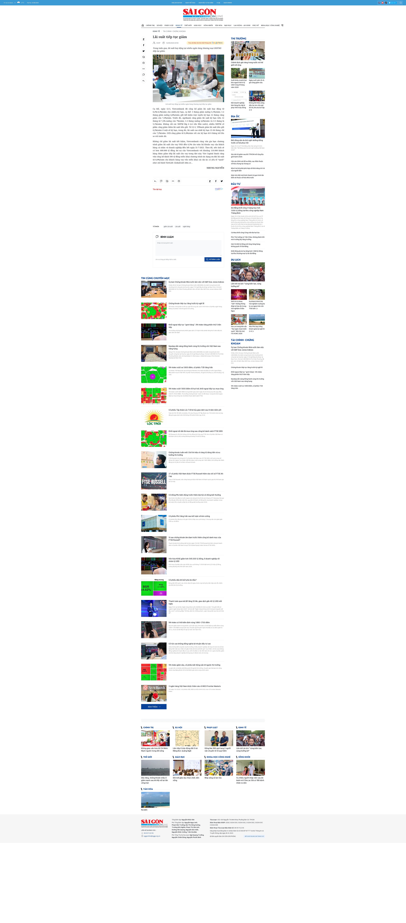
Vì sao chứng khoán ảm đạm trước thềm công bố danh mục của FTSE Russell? (195, 538)
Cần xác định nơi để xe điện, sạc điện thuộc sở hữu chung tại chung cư (247, 162)
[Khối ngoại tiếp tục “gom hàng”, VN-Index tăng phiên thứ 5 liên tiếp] (154, 331)
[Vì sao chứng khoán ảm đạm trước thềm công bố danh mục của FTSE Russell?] (154, 544)
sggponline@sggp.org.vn (152, 836)
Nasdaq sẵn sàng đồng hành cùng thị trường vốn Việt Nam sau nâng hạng (195, 347)
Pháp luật (169, 25)
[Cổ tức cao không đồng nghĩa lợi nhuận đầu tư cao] (154, 650)
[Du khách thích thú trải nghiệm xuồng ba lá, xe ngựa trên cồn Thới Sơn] (257, 294)
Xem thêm (282, 25)
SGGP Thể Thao (190, 2)
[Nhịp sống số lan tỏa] (219, 768)
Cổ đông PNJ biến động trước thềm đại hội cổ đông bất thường (195, 495)
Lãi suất (177, 226)
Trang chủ (142, 25)
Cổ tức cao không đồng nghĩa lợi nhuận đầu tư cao (190, 644)
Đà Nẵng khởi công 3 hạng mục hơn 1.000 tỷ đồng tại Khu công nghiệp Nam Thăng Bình (247, 210)
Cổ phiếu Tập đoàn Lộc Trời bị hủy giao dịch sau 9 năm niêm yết (195, 410)
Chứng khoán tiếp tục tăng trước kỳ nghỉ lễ (186, 303)
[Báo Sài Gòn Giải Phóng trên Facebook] (379, 3)
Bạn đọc (228, 25)
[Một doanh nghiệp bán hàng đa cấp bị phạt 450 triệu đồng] (239, 96)
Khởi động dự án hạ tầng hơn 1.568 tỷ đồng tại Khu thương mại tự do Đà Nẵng (247, 252)
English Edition (177, 2)
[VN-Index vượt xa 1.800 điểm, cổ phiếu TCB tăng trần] (154, 374)
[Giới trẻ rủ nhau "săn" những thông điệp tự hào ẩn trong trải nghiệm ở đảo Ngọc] (239, 294)
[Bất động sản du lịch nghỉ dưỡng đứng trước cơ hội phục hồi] (248, 128)
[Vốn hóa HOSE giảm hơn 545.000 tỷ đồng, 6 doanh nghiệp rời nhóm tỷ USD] (154, 565)
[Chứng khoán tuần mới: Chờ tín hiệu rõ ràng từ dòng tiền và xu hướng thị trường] (154, 459)
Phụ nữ (255, 25)
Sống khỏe (208, 25)
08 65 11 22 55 (149, 833)
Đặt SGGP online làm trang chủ (254, 836)
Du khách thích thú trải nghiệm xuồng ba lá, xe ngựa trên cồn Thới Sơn (257, 304)
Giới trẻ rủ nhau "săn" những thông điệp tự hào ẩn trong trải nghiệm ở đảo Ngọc (238, 306)
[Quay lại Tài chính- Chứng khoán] (143, 80)
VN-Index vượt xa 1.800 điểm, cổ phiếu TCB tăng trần (191, 367)
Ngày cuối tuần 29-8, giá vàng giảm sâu (256, 81)
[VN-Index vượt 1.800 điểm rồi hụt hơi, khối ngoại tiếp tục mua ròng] (154, 395)
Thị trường (238, 38)
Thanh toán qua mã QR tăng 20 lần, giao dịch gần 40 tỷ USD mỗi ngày (195, 602)
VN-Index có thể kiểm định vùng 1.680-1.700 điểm (189, 622)
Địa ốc (235, 116)
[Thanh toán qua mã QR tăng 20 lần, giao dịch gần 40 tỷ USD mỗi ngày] (154, 608)
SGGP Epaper (228, 2)
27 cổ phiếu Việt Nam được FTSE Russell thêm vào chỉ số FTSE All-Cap (196, 475)
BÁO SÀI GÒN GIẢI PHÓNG (203, 14)
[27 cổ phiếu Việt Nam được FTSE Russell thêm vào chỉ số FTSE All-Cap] (154, 480)
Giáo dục (198, 25)
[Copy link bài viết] (143, 68)
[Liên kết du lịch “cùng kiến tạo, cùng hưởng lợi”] (248, 271)
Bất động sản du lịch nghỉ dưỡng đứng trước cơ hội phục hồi (247, 141)
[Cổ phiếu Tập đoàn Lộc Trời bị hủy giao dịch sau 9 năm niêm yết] (154, 417)
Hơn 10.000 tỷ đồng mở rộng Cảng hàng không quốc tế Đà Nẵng (245, 245)
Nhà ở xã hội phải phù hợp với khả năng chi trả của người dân (248, 169)
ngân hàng (186, 226)
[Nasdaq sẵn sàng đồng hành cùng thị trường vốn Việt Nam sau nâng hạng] (154, 353)
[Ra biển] (155, 800)
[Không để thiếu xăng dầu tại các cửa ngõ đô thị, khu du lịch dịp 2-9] (257, 96)
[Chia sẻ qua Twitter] (143, 51)
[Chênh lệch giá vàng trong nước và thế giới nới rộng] (248, 50)
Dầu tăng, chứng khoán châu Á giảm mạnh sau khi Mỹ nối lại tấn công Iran (154, 780)
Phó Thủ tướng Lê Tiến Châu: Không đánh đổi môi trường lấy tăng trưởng (248, 238)
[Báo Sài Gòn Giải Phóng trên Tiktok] (386, 3)
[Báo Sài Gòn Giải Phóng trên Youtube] (382, 3)
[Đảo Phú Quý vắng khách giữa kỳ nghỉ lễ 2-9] (257, 319)
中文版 (218, 2)
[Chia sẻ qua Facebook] (143, 45)
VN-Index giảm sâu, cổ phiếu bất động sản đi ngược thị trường (194, 665)
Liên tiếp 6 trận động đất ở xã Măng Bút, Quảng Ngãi (185, 749)
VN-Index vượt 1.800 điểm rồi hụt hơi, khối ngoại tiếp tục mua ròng (196, 389)
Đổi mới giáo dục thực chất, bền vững (186, 779)
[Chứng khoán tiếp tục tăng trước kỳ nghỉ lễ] (154, 310)
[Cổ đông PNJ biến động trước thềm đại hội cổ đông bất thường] (154, 502)
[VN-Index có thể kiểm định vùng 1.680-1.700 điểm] (154, 629)
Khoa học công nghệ (270, 25)
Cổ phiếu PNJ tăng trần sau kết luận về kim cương (189, 516)
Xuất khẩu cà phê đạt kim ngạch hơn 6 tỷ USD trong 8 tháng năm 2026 (239, 83)
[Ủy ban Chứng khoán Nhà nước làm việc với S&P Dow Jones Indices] (154, 289)
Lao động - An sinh (242, 25)
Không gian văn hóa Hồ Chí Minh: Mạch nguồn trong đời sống (154, 749)
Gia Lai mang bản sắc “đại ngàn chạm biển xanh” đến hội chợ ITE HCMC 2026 (239, 330)
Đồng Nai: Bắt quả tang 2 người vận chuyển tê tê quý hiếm (218, 749)
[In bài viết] (143, 62)
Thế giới (188, 25)
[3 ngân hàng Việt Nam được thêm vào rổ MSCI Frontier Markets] (154, 693)
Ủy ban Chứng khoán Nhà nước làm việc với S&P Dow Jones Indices (196, 282)
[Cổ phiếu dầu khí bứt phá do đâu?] (154, 587)
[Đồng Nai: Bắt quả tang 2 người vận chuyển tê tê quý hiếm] (219, 738)
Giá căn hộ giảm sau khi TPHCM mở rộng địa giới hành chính (247, 155)
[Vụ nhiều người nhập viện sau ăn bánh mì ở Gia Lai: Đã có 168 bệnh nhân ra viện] (250, 768)
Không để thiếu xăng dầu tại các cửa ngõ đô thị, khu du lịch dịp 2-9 (257, 106)
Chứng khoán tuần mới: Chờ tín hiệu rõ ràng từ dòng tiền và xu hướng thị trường (194, 453)
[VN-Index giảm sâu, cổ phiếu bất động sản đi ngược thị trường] (154, 672)
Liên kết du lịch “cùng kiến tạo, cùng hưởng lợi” (246, 285)
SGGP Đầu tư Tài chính (206, 2)
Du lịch (236, 259)
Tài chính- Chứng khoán (174, 31)
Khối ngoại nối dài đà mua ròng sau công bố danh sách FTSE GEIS (196, 431)
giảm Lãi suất (168, 226)
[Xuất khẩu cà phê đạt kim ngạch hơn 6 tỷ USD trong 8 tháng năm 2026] (239, 73)
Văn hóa (218, 25)
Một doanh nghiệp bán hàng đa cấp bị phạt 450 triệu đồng (238, 105)
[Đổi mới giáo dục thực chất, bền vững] (187, 768)
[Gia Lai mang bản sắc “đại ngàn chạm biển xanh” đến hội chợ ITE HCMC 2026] (239, 319)
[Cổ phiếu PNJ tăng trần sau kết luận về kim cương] (154, 523)
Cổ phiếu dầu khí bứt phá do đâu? (183, 580)
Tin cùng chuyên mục (155, 278)
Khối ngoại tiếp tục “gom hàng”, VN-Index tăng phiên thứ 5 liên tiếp (195, 326)
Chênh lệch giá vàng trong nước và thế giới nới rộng (247, 63)
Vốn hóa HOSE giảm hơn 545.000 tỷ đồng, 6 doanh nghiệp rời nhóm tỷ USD (194, 560)
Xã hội (159, 25)
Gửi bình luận (214, 259)
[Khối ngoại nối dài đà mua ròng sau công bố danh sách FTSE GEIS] (154, 438)
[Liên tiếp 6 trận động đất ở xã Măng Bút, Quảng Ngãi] (187, 738)
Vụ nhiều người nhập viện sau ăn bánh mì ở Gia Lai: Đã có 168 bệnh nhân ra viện (250, 780)
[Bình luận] (143, 74)
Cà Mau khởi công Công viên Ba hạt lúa (245, 233)
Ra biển (144, 810)
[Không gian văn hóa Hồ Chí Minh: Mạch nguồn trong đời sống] (155, 738)
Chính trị (150, 25)
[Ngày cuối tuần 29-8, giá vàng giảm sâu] (257, 73)
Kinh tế (179, 25)
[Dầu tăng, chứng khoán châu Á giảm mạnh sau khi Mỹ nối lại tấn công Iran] (155, 768)
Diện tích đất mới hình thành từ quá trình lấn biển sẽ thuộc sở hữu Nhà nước (247, 176)
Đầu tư (235, 183)
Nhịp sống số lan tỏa (213, 778)
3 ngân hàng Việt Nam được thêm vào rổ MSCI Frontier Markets (195, 686)
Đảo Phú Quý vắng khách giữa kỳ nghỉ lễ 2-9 (257, 328)
